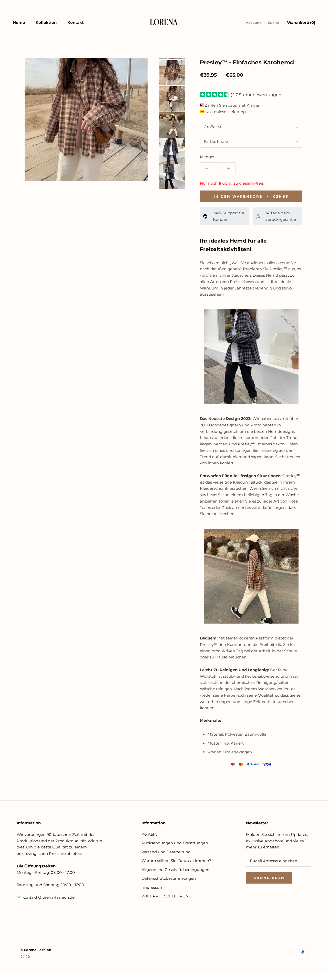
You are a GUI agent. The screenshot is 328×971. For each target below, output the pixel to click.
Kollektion (46, 22)
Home (19, 22)
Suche (273, 23)
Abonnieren (269, 878)
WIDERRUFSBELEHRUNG (166, 896)
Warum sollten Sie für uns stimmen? (176, 860)
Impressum (152, 887)
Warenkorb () (301, 22)
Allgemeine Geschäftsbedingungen (175, 869)
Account (253, 23)
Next (169, 52)
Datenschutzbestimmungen (168, 878)
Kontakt (75, 22)
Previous (172, 193)
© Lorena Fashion (35, 950)
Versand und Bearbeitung (166, 851)
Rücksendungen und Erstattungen (174, 842)
